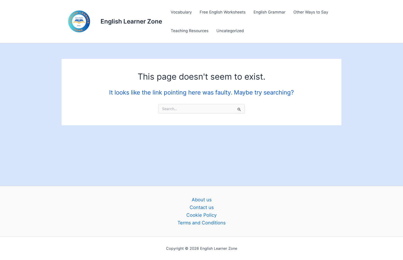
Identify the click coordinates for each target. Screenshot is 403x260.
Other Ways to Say (310, 12)
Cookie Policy (201, 215)
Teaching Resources (189, 30)
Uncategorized (230, 30)
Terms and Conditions (201, 223)
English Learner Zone (131, 21)
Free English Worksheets (223, 12)
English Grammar (269, 12)
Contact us (202, 207)
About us (202, 200)
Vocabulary (181, 12)
